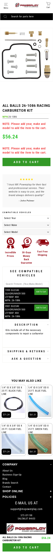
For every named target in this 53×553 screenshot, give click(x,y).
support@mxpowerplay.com (26, 509)
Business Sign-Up (12, 474)
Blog (5, 478)
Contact (7, 486)
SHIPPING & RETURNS (26, 351)
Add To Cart (41, 292)
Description (26, 324)
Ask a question (27, 358)
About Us (8, 470)
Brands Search (10, 482)
